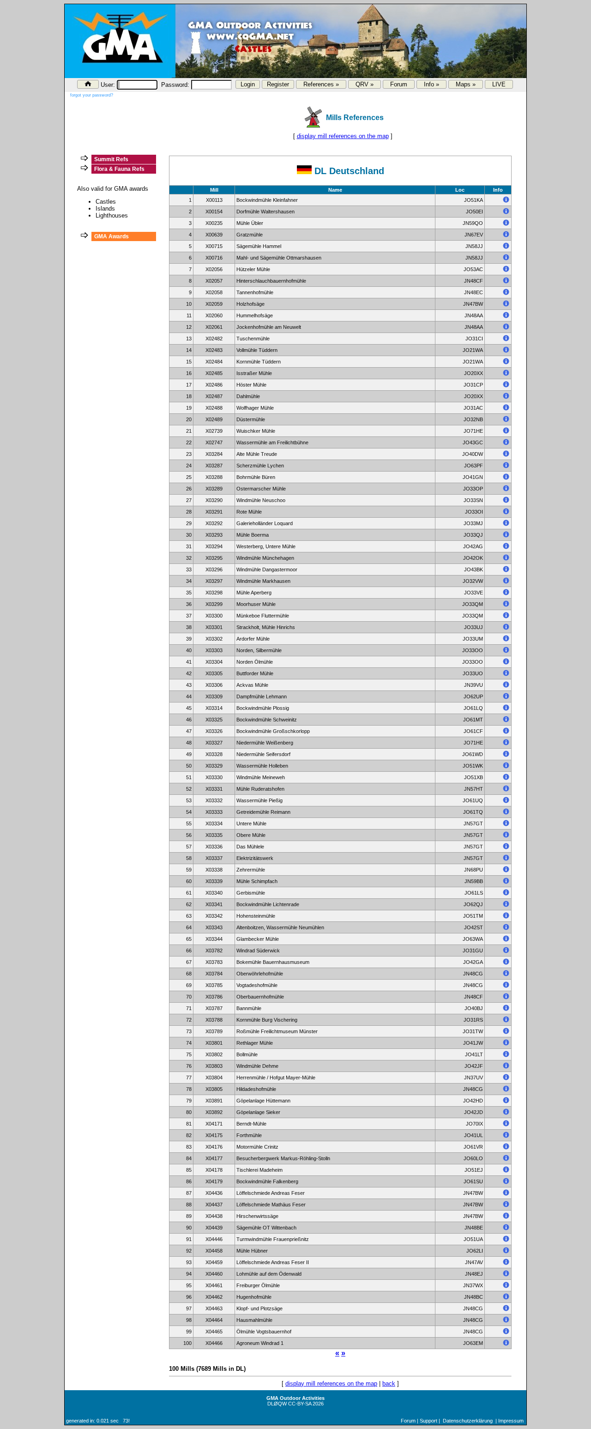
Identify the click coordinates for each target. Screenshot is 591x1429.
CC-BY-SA (299, 1403)
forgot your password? (91, 95)
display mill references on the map (343, 136)
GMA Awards (111, 236)
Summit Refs (111, 159)
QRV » (365, 84)
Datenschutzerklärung (468, 1420)
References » (321, 84)
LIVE (499, 84)
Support (428, 1420)
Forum (398, 84)
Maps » (466, 84)
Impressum (511, 1420)
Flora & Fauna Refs (119, 169)
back (388, 1383)
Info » (431, 84)
